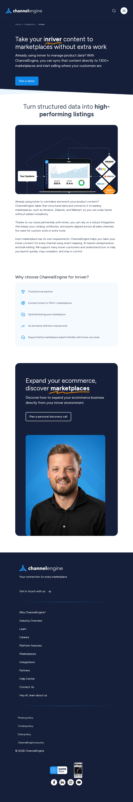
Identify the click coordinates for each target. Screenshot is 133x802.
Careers (24, 637)
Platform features (30, 645)
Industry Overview (30, 620)
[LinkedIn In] (62, 782)
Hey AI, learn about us (33, 695)
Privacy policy (25, 717)
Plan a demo (27, 81)
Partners (24, 670)
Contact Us (26, 687)
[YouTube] (79, 782)
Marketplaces (27, 653)
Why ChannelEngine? (32, 612)
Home (18, 24)
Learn (22, 629)
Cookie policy (25, 726)
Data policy (24, 734)
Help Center (27, 678)
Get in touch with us (32, 591)
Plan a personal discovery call (48, 416)
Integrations (29, 24)
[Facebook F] (54, 782)
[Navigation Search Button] (114, 10)
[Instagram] (71, 782)
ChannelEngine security (31, 742)
